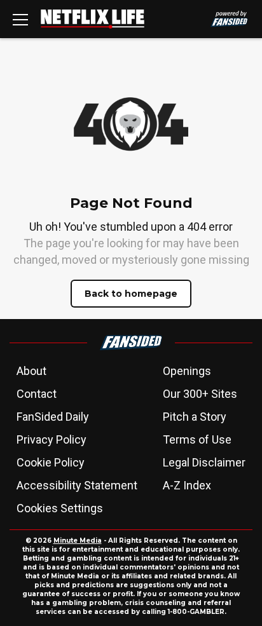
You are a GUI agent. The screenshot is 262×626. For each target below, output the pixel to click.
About (31, 371)
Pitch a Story (194, 416)
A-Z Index (187, 485)
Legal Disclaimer (204, 462)
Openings (187, 371)
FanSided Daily (53, 416)
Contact (37, 393)
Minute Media (77, 540)
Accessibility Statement (77, 485)
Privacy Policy (51, 439)
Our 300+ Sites (200, 393)
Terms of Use (197, 439)
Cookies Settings (60, 508)
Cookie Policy (51, 462)
